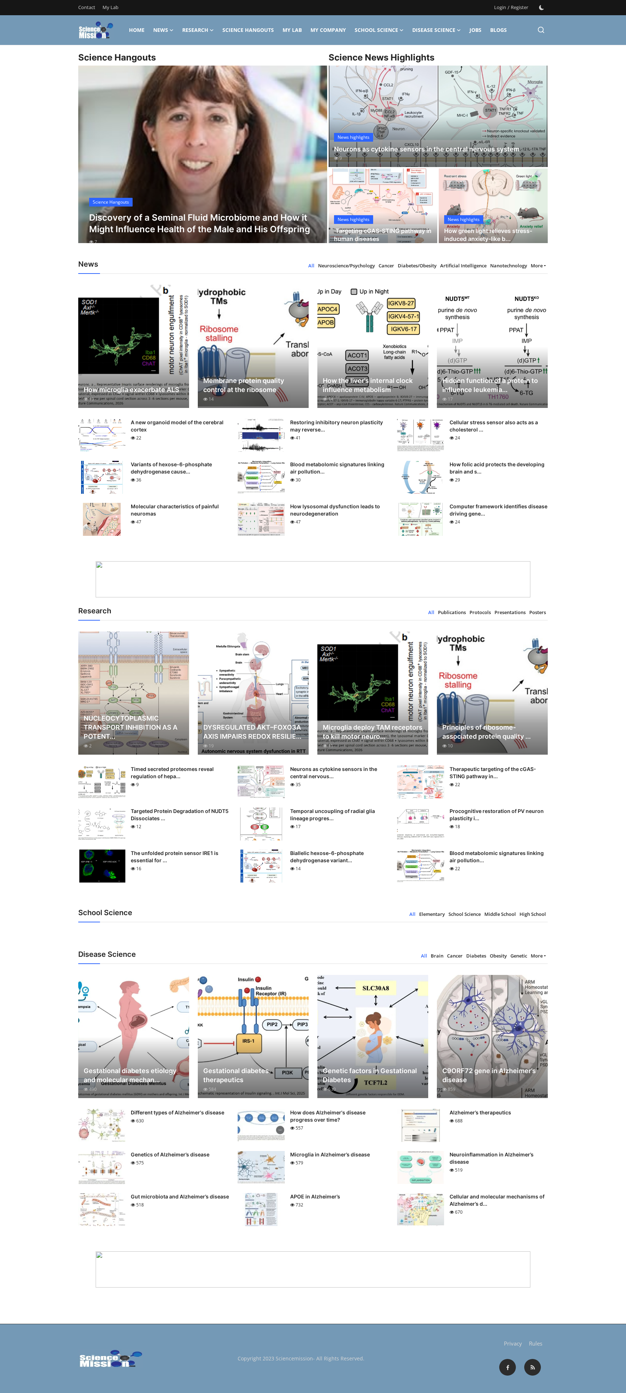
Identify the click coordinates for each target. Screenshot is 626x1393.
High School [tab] (532, 914)
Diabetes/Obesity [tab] (417, 265)
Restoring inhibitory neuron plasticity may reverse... (336, 426)
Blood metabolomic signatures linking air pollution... (337, 468)
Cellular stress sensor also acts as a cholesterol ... (494, 426)
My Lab (110, 7)
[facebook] (507, 1367)
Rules (535, 1343)
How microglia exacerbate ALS (131, 389)
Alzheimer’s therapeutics (480, 1112)
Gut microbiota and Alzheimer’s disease (180, 1196)
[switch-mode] (541, 7)
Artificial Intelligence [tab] (463, 265)
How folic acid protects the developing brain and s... (497, 468)
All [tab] (311, 265)
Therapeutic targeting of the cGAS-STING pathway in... (493, 772)
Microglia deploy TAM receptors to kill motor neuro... (372, 731)
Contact (86, 7)
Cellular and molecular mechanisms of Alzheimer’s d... (497, 1200)
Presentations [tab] (510, 612)
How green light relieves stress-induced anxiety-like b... (488, 234)
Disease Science (433, 29)
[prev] (90, 160)
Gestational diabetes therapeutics (236, 1075)
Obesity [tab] (498, 955)
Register (519, 7)
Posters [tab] (537, 612)
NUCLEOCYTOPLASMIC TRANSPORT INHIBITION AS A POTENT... (131, 727)
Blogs (498, 29)
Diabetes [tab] (476, 955)
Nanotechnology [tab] (508, 265)
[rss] (532, 1367)
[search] (541, 30)
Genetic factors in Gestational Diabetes (370, 1075)
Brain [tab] (437, 955)
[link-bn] (313, 579)
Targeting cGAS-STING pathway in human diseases (382, 234)
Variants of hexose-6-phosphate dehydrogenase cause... (171, 468)
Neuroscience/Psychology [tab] (346, 265)
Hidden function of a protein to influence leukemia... (490, 385)
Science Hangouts (248, 29)
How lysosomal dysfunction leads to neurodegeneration (335, 510)
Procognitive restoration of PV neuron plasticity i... (497, 814)
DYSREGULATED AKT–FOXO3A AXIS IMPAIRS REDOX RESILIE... (252, 731)
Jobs (475, 29)
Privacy (513, 1343)
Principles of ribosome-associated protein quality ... (486, 731)
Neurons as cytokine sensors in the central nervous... (333, 772)
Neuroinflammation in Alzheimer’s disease (492, 1158)
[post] (202, 161)
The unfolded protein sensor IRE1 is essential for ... (174, 856)
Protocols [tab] (480, 612)
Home (137, 29)
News (160, 29)
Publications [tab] (452, 612)
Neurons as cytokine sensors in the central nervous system (426, 149)
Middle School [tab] (500, 914)
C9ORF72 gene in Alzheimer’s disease (489, 1075)
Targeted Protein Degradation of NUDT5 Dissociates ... (180, 814)
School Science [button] (376, 29)
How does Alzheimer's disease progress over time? (328, 1116)
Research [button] (195, 29)
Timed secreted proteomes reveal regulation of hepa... (172, 772)
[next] (315, 160)
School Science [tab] (464, 914)
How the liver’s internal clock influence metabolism (368, 385)
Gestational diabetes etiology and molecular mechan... (130, 1075)
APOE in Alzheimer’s (315, 1196)
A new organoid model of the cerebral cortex (177, 426)
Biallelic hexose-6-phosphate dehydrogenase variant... (327, 856)
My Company (328, 29)
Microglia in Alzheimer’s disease (330, 1154)
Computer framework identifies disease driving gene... (498, 510)
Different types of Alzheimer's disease (177, 1112)
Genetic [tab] (518, 955)
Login (500, 7)
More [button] (537, 265)
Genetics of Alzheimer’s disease (170, 1154)
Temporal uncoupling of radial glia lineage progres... (332, 814)
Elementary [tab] (432, 914)
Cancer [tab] (386, 265)
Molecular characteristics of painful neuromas (175, 510)
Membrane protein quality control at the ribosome (243, 385)
